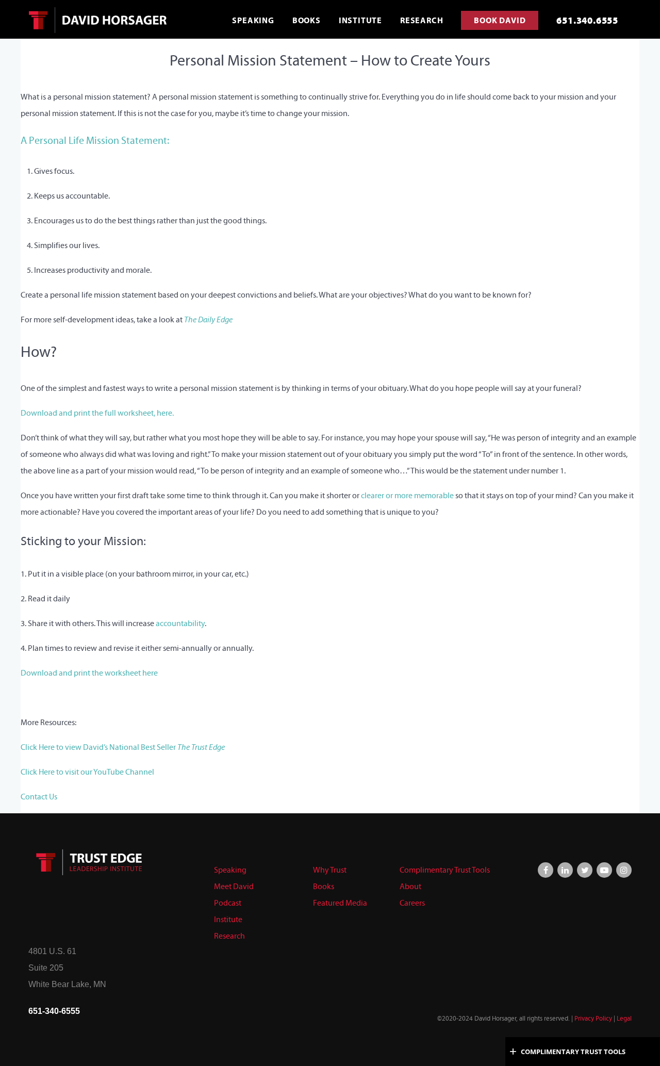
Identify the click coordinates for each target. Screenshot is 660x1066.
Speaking (230, 870)
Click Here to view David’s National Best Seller (123, 747)
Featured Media (340, 903)
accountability (180, 623)
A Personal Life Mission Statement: (95, 140)
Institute (228, 919)
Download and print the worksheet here (89, 673)
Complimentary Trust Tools (445, 870)
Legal (624, 1018)
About (410, 886)
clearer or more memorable (407, 495)
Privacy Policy (593, 1018)
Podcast (227, 903)
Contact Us (39, 796)
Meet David (234, 886)
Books (323, 886)
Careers (412, 903)
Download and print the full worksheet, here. (97, 413)
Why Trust (329, 870)
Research (229, 936)
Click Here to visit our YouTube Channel (87, 772)
